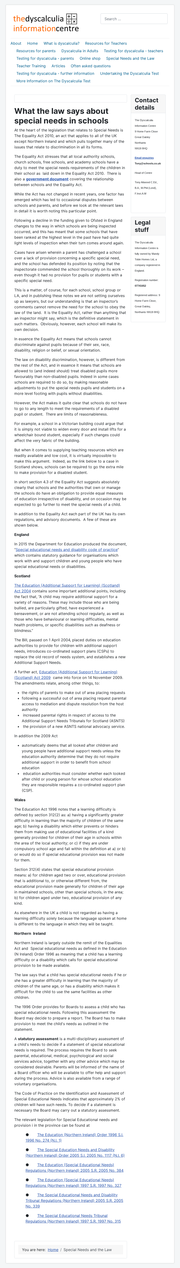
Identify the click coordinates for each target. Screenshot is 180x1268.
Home (32, 43)
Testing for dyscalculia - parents (45, 58)
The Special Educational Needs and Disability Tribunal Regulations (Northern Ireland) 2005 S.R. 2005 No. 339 (74, 1201)
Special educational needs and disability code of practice (67, 549)
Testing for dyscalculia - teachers (133, 50)
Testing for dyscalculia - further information (55, 73)
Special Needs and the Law (130, 58)
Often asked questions (91, 65)
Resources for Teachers (106, 43)
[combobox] (134, 18)
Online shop (90, 58)
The (18, 585)
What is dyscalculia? (61, 43)
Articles (58, 65)
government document (47, 179)
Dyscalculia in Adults (79, 50)
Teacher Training (31, 65)
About (16, 43)
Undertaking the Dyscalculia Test (129, 73)
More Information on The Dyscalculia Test (53, 81)
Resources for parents (36, 50)
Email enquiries (144, 157)
